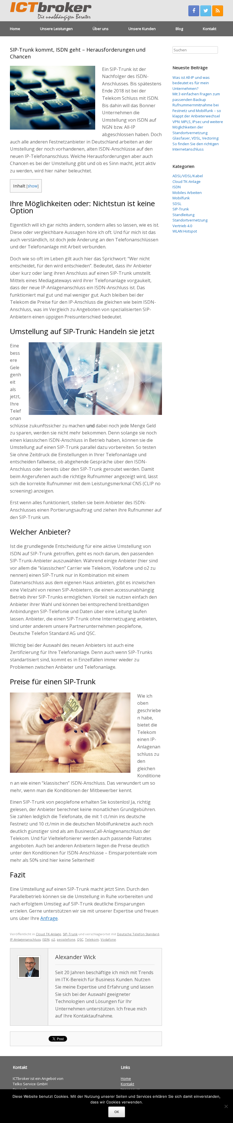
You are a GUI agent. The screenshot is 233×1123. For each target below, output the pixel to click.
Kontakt (209, 28)
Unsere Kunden (142, 28)
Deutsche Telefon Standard (138, 934)
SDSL (176, 203)
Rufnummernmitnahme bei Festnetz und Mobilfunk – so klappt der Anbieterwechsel (196, 110)
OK (116, 1112)
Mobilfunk (181, 197)
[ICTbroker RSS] (217, 10)
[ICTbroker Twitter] (205, 10)
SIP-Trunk (70, 934)
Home (15, 28)
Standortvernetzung (189, 220)
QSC (80, 939)
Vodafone (108, 939)
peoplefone (66, 939)
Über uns (101, 28)
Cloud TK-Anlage (48, 934)
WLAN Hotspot (184, 231)
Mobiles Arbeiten (187, 192)
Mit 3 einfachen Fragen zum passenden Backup (196, 96)
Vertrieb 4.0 (182, 225)
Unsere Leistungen (56, 28)
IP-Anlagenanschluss (25, 939)
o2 (53, 939)
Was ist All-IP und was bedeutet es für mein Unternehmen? (191, 83)
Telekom (92, 939)
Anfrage (49, 918)
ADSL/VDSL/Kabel (187, 175)
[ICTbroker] (53, 10)
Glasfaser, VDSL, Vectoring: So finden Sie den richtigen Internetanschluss (195, 144)
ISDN (45, 939)
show (33, 186)
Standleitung (183, 214)
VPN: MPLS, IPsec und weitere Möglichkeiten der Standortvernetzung (197, 127)
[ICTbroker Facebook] (193, 10)
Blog (179, 28)
